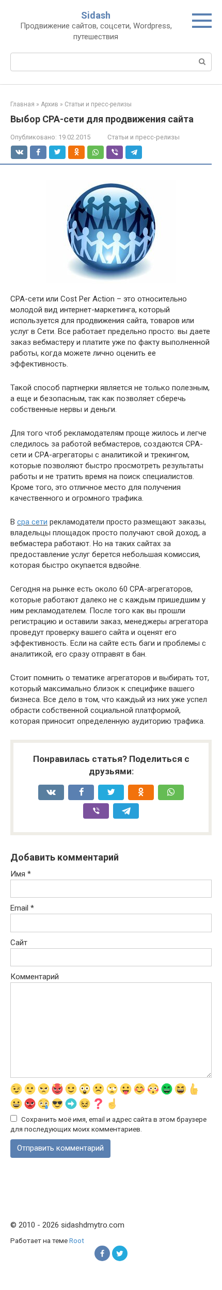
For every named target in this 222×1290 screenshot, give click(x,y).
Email (22, 908)
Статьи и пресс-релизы (143, 137)
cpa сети (32, 522)
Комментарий (34, 976)
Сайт (18, 942)
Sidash (95, 15)
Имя (20, 874)
